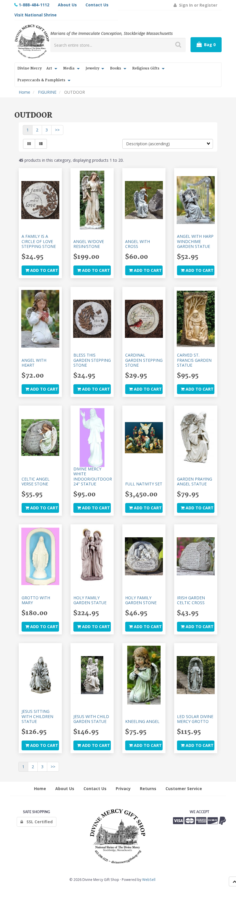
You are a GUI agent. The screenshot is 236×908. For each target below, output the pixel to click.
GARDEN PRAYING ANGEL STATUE (194, 481)
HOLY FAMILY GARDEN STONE (141, 600)
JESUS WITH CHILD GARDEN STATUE (91, 719)
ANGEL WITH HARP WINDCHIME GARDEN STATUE (195, 241)
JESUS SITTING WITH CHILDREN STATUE (37, 716)
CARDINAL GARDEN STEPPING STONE (144, 360)
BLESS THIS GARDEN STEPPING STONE (92, 360)
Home (24, 92)
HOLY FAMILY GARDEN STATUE (89, 600)
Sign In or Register (197, 5)
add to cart (43, 270)
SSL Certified (38, 821)
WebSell (148, 879)
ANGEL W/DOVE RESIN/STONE (88, 244)
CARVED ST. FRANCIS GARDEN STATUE (194, 360)
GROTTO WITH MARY (36, 600)
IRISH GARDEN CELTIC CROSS (191, 600)
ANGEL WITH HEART (34, 362)
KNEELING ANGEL (142, 721)
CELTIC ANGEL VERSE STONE (36, 481)
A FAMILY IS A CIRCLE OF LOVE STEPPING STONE (39, 241)
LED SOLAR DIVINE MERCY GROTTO (195, 719)
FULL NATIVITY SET (143, 484)
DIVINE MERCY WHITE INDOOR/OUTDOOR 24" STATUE (92, 476)
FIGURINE (47, 92)
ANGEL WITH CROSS (137, 244)
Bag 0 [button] (209, 44)
